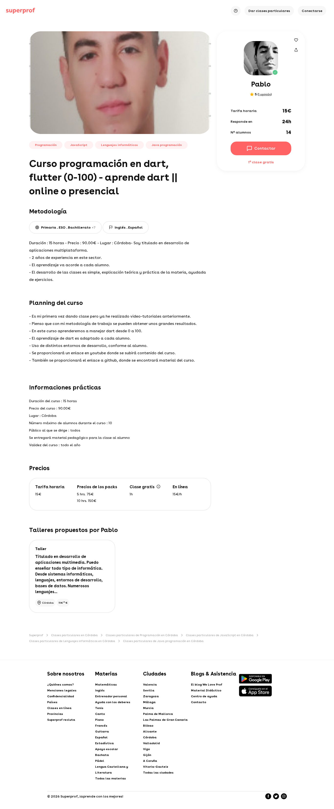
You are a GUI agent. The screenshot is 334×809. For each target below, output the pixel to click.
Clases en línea (59, 708)
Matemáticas (106, 684)
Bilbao (148, 725)
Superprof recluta (61, 719)
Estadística (104, 743)
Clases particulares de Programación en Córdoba (142, 635)
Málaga (149, 702)
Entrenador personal (111, 696)
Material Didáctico (206, 690)
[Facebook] (268, 796)
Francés (101, 725)
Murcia (148, 708)
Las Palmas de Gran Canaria (165, 719)
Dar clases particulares (269, 11)
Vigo (146, 749)
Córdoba (149, 737)
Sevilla (148, 690)
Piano (99, 719)
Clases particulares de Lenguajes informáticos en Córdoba (72, 641)
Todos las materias (110, 778)
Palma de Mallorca (158, 714)
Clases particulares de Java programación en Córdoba (163, 641)
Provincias (55, 714)
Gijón (147, 755)
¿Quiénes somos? (60, 684)
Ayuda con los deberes (112, 702)
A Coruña (150, 761)
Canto (100, 714)
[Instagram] (284, 796)
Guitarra (102, 731)
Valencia (150, 684)
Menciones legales (62, 690)
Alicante (150, 731)
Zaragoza (151, 696)
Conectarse (312, 11)
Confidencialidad (60, 696)
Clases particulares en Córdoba (74, 635)
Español (101, 737)
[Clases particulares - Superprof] (20, 11)
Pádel (99, 761)
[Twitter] (276, 796)
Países (52, 702)
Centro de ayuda (204, 696)
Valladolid (151, 743)
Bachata (102, 755)
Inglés (100, 690)
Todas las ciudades (158, 772)
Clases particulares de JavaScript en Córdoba (220, 635)
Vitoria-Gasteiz (155, 766)
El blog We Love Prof (206, 684)
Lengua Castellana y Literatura (111, 769)
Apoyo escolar (106, 749)
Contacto (198, 702)
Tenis (99, 708)
